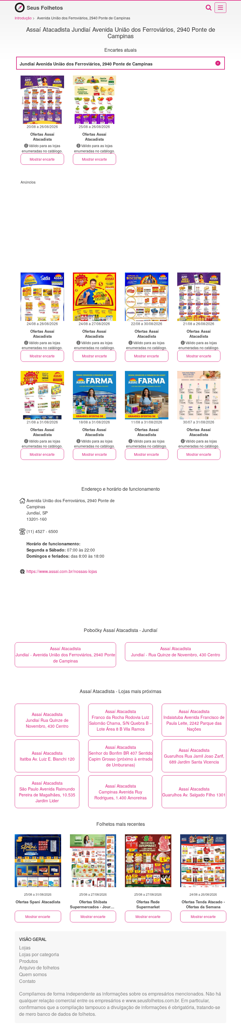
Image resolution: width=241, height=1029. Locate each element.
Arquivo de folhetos (39, 967)
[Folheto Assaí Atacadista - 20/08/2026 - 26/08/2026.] (42, 99)
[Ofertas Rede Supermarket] (148, 860)
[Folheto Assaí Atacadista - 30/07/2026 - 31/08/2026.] (199, 395)
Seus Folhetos (45, 7)
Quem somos (33, 974)
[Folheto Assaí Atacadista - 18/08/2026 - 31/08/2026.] (94, 395)
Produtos (28, 961)
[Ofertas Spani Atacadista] (38, 860)
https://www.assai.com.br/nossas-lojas (61, 571)
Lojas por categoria (39, 954)
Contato (27, 981)
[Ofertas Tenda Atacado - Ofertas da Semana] (203, 860)
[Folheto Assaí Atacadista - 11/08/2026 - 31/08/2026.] (146, 395)
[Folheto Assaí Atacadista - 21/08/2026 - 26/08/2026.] (199, 297)
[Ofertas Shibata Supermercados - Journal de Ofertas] (93, 860)
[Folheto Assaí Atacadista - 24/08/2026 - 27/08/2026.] (94, 297)
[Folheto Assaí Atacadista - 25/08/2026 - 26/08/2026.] (94, 99)
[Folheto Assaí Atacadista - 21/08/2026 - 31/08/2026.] (42, 395)
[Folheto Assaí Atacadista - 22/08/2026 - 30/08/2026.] (146, 297)
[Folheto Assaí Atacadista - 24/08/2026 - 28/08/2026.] (42, 297)
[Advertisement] (120, 225)
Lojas (25, 947)
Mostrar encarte (42, 159)
